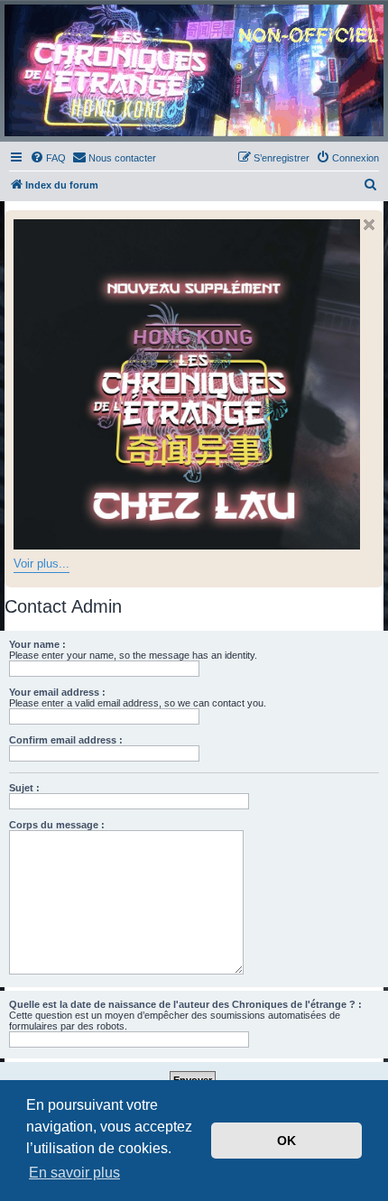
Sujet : (24, 787)
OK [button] (286, 1140)
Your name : (37, 644)
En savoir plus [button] (74, 1172)
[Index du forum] (194, 70)
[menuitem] (48, 158)
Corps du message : (57, 824)
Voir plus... (41, 563)
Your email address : (57, 692)
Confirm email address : (66, 739)
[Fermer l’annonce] (369, 224)
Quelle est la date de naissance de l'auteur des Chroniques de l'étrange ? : (185, 1004)
